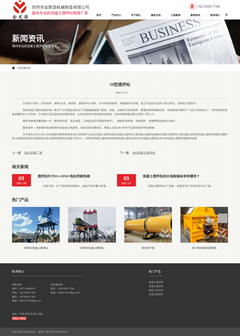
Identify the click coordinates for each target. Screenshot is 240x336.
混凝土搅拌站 (156, 282)
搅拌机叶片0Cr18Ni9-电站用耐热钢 (64, 176)
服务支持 (156, 15)
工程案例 (175, 15)
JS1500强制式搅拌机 (204, 248)
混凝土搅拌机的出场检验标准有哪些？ (171, 176)
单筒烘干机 (148, 248)
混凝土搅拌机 (156, 286)
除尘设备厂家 (33, 152)
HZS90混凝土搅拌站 (92, 248)
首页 (98, 15)
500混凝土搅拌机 (143, 152)
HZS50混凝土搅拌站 (36, 248)
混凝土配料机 (156, 294)
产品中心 (116, 15)
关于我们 (136, 15)
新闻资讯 (195, 15)
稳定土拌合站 (156, 290)
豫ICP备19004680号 (58, 331)
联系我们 (215, 15)
